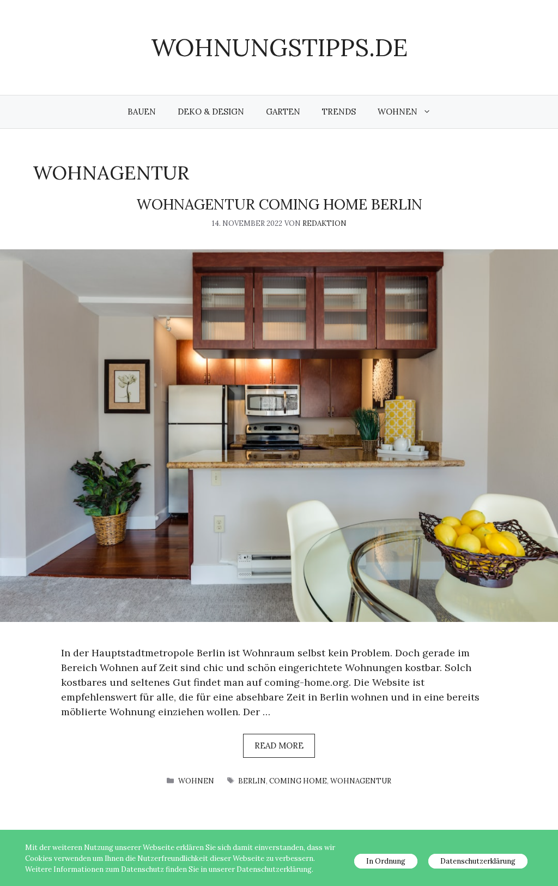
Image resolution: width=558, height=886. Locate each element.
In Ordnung (385, 861)
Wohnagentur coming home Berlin (279, 204)
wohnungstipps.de (279, 47)
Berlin (252, 781)
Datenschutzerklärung (477, 861)
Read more (279, 745)
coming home (298, 781)
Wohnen (397, 111)
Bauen (142, 111)
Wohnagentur (360, 781)
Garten (283, 111)
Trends (339, 111)
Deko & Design (211, 111)
